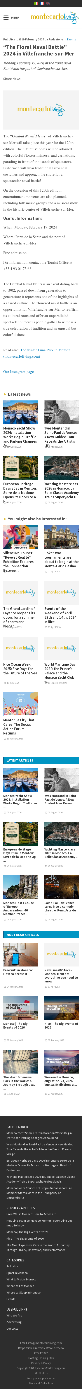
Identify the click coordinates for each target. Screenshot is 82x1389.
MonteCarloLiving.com (52, 1368)
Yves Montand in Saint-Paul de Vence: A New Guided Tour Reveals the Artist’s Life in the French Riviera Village (40, 1149)
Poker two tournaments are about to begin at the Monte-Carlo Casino (61, 559)
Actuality (12, 1266)
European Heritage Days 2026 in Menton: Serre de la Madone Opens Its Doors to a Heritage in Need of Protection (40, 1165)
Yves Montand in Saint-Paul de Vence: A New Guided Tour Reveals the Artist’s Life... (60, 437)
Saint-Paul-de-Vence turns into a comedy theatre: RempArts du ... (60, 908)
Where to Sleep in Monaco (24, 1292)
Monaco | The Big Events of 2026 (15, 1025)
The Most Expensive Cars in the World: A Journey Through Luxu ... (19, 1082)
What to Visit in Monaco (22, 1279)
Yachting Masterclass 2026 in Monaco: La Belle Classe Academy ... (61, 853)
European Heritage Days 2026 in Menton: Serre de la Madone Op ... (19, 854)
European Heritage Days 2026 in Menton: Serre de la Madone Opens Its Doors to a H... (20, 492)
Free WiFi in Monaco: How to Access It (18, 972)
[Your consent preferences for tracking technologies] (74, 1381)
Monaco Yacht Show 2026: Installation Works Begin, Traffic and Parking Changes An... (20, 437)
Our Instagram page (18, 371)
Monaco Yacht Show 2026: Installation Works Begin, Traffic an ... (20, 801)
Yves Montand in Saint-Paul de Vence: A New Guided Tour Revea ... (61, 799)
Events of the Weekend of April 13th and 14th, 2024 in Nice (60, 615)
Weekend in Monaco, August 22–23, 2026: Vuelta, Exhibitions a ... (60, 1081)
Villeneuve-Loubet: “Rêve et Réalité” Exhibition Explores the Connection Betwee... (18, 562)
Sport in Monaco (17, 1273)
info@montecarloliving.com (45, 1343)
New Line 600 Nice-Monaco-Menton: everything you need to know (61, 975)
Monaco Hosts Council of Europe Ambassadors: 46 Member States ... (19, 908)
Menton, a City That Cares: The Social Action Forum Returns (19, 727)
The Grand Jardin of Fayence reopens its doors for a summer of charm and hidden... (19, 617)
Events (71, 39)
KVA (46, 1353)
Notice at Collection (41, 1383)
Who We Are (14, 1315)
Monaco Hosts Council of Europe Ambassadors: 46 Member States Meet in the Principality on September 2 (39, 1193)
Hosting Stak (46, 1358)
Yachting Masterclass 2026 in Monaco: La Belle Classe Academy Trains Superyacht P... (61, 490)
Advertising (14, 1322)
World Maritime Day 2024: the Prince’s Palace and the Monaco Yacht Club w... (59, 673)
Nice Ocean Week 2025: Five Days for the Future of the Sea (20, 668)
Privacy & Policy (41, 1363)
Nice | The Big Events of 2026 (61, 1025)
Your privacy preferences (41, 1378)
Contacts (12, 1328)
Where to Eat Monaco (20, 1286)
